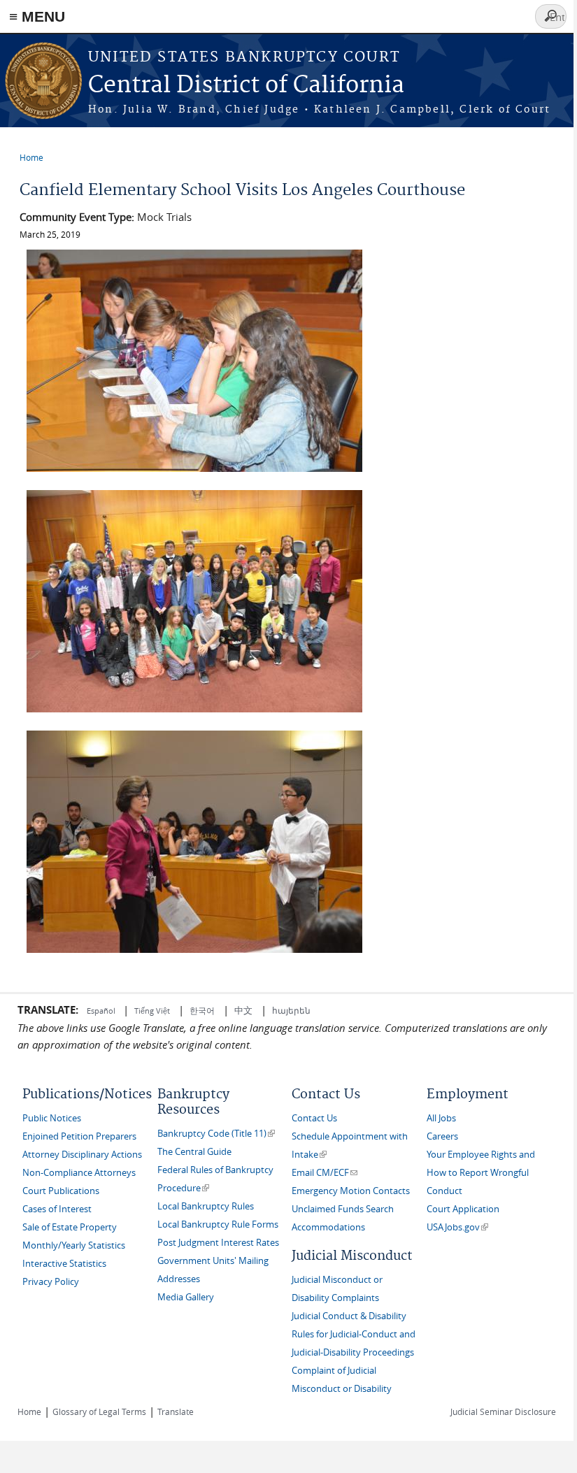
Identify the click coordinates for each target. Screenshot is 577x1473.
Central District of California (246, 85)
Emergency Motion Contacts (351, 1191)
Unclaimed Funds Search (343, 1209)
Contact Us (314, 1118)
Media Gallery (185, 1297)
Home (31, 157)
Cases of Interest (57, 1209)
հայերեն (291, 1010)
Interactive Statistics (64, 1264)
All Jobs (441, 1118)
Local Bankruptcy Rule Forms (217, 1224)
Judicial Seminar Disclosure (503, 1411)
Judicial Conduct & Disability (349, 1316)
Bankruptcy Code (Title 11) (216, 1134)
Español (102, 1010)
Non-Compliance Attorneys (79, 1173)
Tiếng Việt (152, 1010)
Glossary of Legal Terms (99, 1411)
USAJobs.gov (457, 1227)
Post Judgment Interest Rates (218, 1243)
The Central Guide (194, 1152)
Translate (175, 1411)
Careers (442, 1136)
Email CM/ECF (324, 1173)
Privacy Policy (50, 1282)
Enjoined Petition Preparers (79, 1136)
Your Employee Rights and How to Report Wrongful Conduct (481, 1173)
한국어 (202, 1010)
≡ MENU (37, 16)
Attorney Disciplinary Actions (82, 1155)
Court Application (463, 1209)
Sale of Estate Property (69, 1227)
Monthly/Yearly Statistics (73, 1245)
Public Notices (51, 1118)
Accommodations (328, 1227)
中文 (243, 1010)
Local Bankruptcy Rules (205, 1206)
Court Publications (60, 1191)
